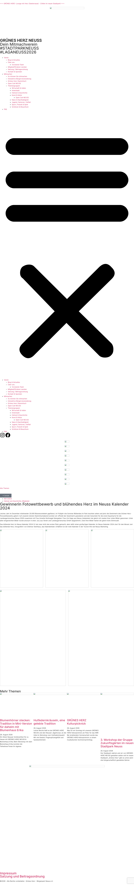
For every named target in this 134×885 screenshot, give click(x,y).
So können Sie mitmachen (17, 76)
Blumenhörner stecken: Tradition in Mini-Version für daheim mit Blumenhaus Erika (16, 725)
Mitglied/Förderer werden (17, 67)
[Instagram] (2, 435)
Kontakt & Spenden (15, 72)
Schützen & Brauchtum (20, 107)
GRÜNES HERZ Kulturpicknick (76, 722)
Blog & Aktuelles (14, 60)
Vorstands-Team (18, 65)
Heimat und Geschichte (12, 501)
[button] (67, 244)
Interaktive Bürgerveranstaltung (19, 79)
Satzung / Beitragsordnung (18, 69)
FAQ (5, 109)
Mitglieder (26, 501)
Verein (6, 58)
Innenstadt (16, 90)
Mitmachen (8, 74)
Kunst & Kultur (17, 95)
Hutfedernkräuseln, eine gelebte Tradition (49, 722)
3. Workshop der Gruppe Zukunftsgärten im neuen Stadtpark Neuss (117, 743)
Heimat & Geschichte (19, 93)
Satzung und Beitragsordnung (22, 876)
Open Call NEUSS (14, 83)
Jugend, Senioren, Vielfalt (21, 102)
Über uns (11, 62)
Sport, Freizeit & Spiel (20, 105)
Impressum (8, 873)
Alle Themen (4, 488)
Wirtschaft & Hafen (19, 88)
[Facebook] (7, 435)
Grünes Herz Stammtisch (17, 81)
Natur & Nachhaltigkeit (20, 100)
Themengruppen (14, 86)
